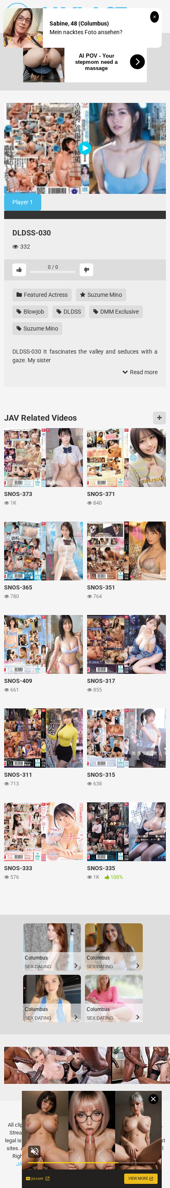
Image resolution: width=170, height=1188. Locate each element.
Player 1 (22, 202)
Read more (143, 372)
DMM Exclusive (119, 311)
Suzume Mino (104, 294)
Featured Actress (45, 294)
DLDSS (71, 311)
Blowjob (33, 311)
